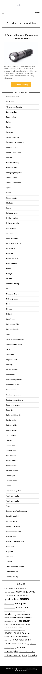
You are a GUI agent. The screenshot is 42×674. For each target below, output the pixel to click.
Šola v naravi (11, 456)
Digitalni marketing (13, 152)
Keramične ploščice (13, 243)
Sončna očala (11, 466)
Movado (9, 309)
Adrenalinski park (12, 97)
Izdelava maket (12, 218)
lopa (24, 611)
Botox (8, 122)
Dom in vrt (10, 158)
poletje (26, 633)
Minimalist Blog (31, 669)
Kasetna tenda (12, 238)
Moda (8, 304)
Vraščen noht (11, 536)
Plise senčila (10, 375)
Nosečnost (10, 319)
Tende (8, 486)
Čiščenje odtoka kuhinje (15, 142)
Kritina (8, 269)
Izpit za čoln (11, 228)
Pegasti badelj (11, 360)
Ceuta (21, 4)
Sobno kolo (10, 445)
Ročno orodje (11, 430)
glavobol (25, 595)
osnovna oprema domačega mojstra (14, 630)
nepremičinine (28, 617)
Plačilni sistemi (11, 370)
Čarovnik (9, 132)
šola (24, 655)
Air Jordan (10, 102)
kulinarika (22, 607)
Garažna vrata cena (13, 183)
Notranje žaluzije (12, 329)
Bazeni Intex (11, 117)
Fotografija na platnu (14, 173)
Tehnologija (10, 476)
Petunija (9, 365)
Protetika (9, 410)
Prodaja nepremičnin (14, 395)
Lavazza (9, 279)
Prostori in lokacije (13, 405)
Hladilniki (9, 203)
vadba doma (19, 643)
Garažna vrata (11, 178)
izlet (17, 603)
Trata (8, 506)
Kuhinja (9, 274)
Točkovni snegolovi (13, 491)
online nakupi (18, 627)
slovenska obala (22, 639)
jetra (24, 603)
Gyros (8, 188)
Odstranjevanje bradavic (15, 339)
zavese (21, 647)
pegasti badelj (12, 633)
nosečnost (24, 620)
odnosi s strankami (9, 624)
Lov (7, 289)
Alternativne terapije (14, 107)
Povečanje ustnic (12, 385)
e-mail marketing (9, 595)
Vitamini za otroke (13, 526)
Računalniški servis (13, 415)
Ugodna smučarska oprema (16, 511)
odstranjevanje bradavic (23, 624)
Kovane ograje (11, 264)
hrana (24, 599)
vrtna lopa (33, 644)
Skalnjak (9, 440)
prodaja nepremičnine (22, 636)
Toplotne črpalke (12, 501)
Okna (8, 349)
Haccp (8, 193)
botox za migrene (14, 588)
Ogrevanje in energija (14, 344)
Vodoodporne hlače (13, 531)
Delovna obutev (12, 147)
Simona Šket (11, 435)
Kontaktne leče (12, 259)
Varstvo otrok (11, 521)
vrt (28, 644)
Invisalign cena (11, 213)
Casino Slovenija (12, 137)
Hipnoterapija (11, 198)
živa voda (9, 557)
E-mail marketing (12, 163)
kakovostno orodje (9, 608)
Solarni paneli (11, 461)
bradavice (23, 588)
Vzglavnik (9, 552)
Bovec (8, 127)
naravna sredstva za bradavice (13, 617)
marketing (10, 614)
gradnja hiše (11, 599)
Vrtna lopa (10, 546)
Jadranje (9, 233)
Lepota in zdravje (13, 284)
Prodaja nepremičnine (14, 400)
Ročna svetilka (11, 425)
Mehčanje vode (12, 299)
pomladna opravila (9, 636)
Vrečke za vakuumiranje (15, 541)
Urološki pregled (12, 516)
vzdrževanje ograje (10, 648)
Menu (37, 12)
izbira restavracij (9, 604)
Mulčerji (9, 314)
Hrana (8, 208)
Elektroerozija (11, 168)
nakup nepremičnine (23, 614)
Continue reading (21, 84)
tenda (7, 643)
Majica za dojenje (12, 294)
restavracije (8, 640)
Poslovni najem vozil (14, 380)
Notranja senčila (12, 324)
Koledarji (9, 253)
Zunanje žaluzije (12, 577)
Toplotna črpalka (12, 496)
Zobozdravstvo (12, 572)
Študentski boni (12, 471)
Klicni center (11, 248)
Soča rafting (11, 450)
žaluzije (32, 655)
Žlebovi (9, 562)
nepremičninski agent (10, 621)
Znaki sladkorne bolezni (15, 567)
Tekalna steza (11, 481)
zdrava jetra (11, 651)
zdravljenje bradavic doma (27, 652)
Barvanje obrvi (11, 112)
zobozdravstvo (12, 655)
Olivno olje (10, 354)
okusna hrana (8, 627)
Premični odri (11, 390)
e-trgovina (19, 595)
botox (6, 588)
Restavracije (11, 420)
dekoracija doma (25, 591)
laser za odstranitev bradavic (13, 611)
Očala (8, 334)
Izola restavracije (12, 223)
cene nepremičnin (9, 592)
